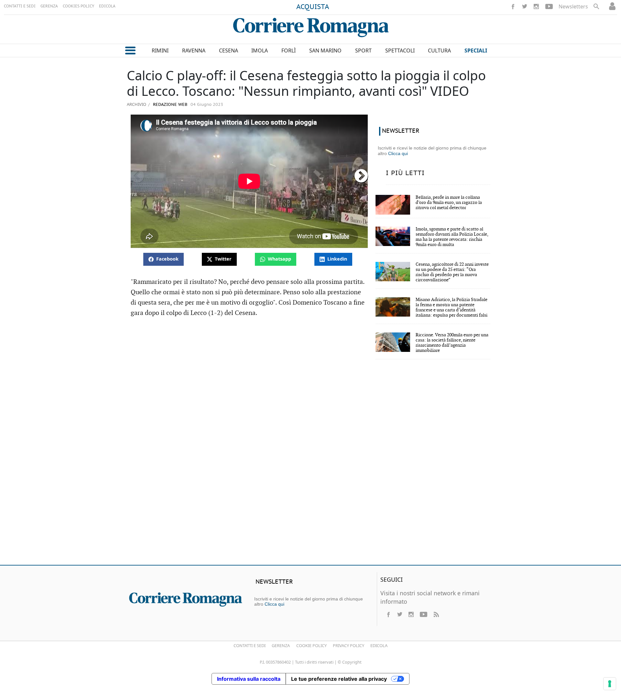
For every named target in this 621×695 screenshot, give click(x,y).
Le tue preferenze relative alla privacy (339, 679)
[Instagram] (536, 6)
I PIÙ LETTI (405, 173)
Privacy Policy (348, 645)
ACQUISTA (312, 7)
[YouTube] (549, 6)
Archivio (136, 104)
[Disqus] (310, 466)
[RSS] (436, 614)
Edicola (378, 645)
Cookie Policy (311, 645)
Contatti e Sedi (250, 645)
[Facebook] (513, 6)
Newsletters (573, 6)
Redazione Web (169, 104)
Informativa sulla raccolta (248, 679)
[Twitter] (524, 6)
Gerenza (281, 645)
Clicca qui (398, 153)
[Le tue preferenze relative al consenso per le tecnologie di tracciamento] (610, 684)
